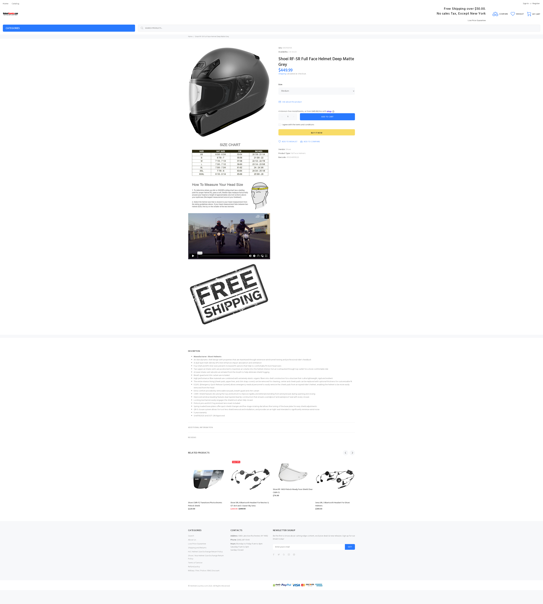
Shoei (288, 149)
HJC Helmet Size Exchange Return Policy (205, 551)
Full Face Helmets (298, 153)
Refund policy (194, 566)
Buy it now (316, 133)
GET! (350, 547)
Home (190, 36)
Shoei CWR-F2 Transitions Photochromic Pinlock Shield (205, 504)
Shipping (282, 73)
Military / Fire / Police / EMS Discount (203, 570)
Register (536, 3)
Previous (345, 452)
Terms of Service (195, 562)
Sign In (526, 3)
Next (352, 452)
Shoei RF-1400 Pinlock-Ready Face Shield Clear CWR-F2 (293, 491)
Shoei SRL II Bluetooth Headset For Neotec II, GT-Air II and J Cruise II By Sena (249, 504)
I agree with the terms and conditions (298, 124)
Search (191, 536)
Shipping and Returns (197, 547)
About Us (192, 540)
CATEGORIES (13, 28)
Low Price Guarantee (197, 543)
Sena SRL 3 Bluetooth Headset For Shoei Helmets (332, 504)
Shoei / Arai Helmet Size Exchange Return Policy (206, 557)
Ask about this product (292, 102)
